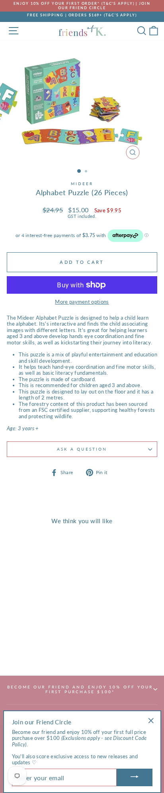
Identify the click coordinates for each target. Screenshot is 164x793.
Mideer (82, 183)
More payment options (82, 302)
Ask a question (82, 449)
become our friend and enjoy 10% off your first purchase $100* (80, 689)
